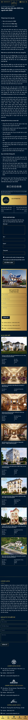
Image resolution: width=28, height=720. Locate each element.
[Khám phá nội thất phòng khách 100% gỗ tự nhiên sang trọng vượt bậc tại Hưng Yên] (14, 402)
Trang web (5, 250)
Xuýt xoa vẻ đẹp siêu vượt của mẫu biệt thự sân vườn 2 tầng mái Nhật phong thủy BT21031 (14, 356)
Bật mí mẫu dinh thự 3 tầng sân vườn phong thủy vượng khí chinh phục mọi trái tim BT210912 (14, 557)
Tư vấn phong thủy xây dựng (7, 6)
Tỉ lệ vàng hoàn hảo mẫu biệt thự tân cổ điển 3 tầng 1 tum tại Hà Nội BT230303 (14, 467)
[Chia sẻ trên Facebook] (10, 186)
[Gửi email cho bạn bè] (15, 186)
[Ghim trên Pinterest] (18, 186)
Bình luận (5, 224)
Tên (4, 236)
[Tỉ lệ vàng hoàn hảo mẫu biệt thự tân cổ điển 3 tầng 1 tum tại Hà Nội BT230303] (14, 456)
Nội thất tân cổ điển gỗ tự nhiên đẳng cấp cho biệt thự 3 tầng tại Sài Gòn (13, 386)
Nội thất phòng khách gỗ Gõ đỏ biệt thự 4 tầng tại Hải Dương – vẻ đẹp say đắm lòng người (12, 443)
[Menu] (2, 2)
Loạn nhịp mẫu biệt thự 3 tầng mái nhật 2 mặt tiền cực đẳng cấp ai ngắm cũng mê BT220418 (14, 497)
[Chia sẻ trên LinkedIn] (20, 186)
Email (4, 243)
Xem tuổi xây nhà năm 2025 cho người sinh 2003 (6, 209)
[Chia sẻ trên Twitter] (13, 186)
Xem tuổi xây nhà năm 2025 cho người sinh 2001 (21, 209)
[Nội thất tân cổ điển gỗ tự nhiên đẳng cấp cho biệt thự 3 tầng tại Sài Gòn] (14, 375)
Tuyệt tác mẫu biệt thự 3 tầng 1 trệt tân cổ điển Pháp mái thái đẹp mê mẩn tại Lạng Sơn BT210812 (14, 527)
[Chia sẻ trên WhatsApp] (7, 186)
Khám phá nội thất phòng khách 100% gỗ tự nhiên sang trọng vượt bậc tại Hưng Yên (13, 413)
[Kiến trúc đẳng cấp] (14, 2)
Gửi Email (23, 1)
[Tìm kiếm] (26, 1)
